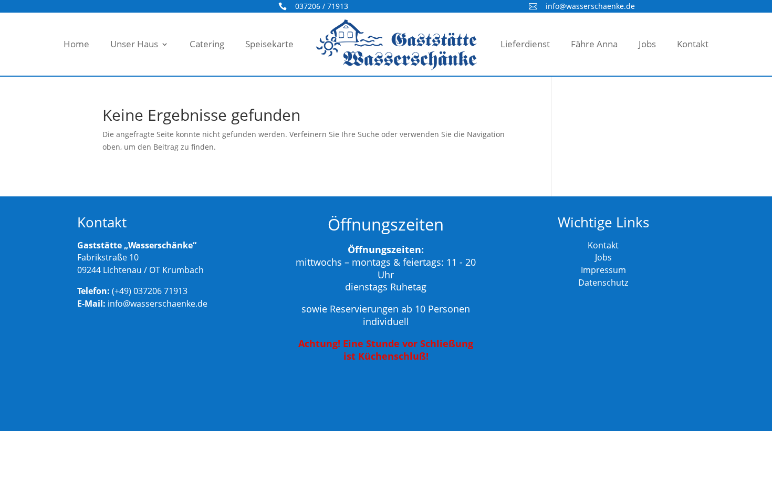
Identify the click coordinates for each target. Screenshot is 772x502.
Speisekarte (269, 44)
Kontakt (692, 44)
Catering (207, 44)
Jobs (647, 44)
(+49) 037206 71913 (149, 291)
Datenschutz (603, 282)
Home (76, 44)
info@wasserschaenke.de (590, 6)
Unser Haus (134, 44)
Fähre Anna (594, 44)
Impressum (603, 270)
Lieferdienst (525, 44)
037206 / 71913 (321, 6)
